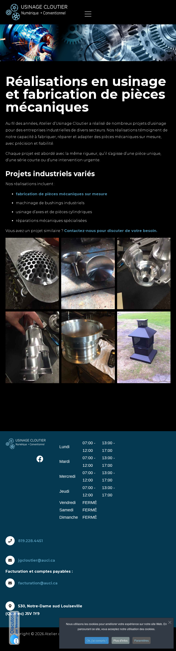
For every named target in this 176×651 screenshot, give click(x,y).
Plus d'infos (120, 640)
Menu (88, 14)
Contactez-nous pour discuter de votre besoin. (110, 231)
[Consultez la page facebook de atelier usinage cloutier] (40, 459)
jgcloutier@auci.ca (36, 560)
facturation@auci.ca (38, 583)
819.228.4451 (30, 541)
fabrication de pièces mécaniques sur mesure (61, 194)
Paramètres (141, 640)
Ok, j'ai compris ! (97, 640)
